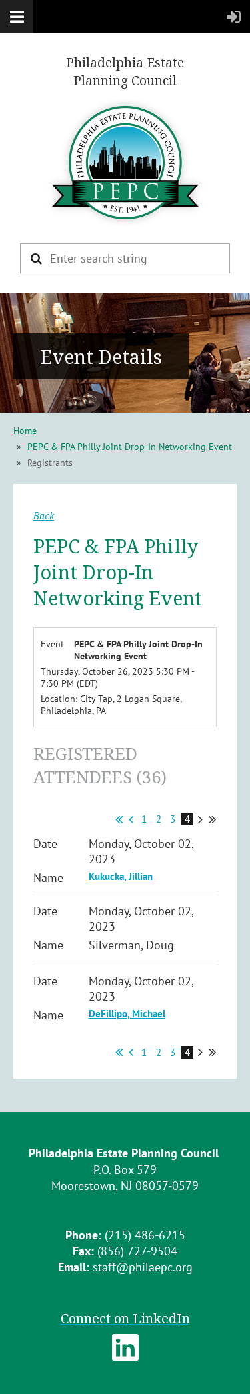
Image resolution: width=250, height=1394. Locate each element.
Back (43, 515)
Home (25, 431)
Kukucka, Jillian (121, 876)
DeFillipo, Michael (127, 1013)
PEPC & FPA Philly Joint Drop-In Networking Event (129, 447)
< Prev (131, 819)
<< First (119, 819)
